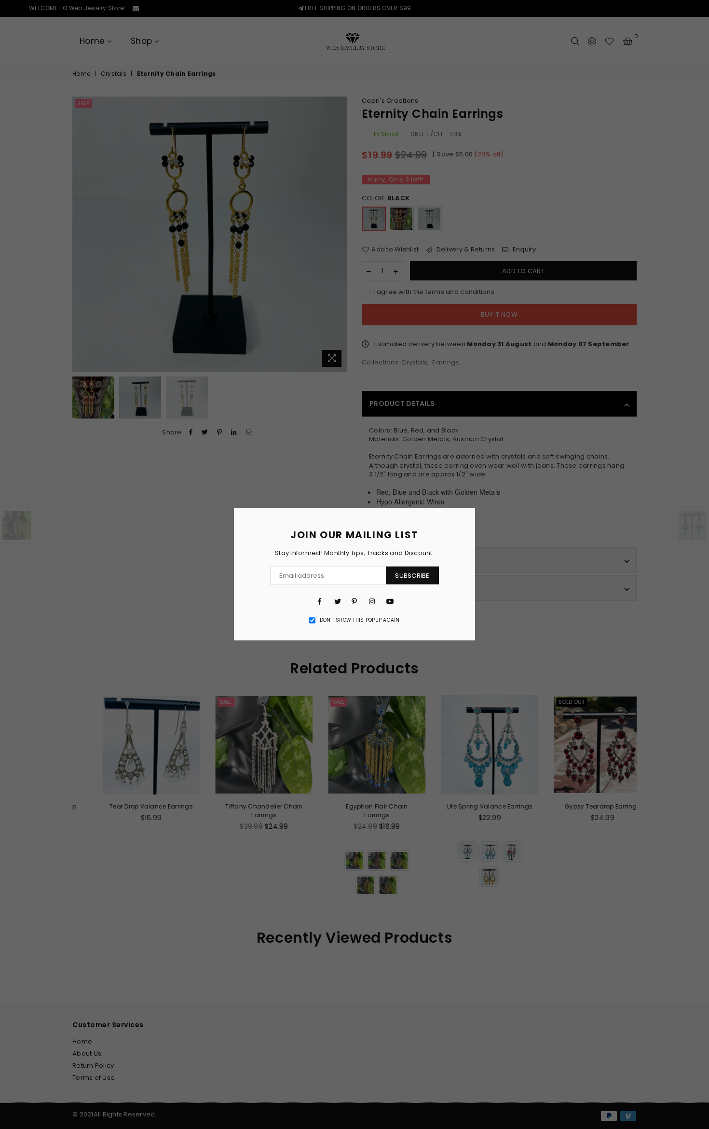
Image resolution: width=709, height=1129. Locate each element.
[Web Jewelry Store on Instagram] (372, 601)
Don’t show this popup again (360, 620)
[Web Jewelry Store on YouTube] (389, 601)
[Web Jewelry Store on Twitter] (337, 601)
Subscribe (412, 575)
